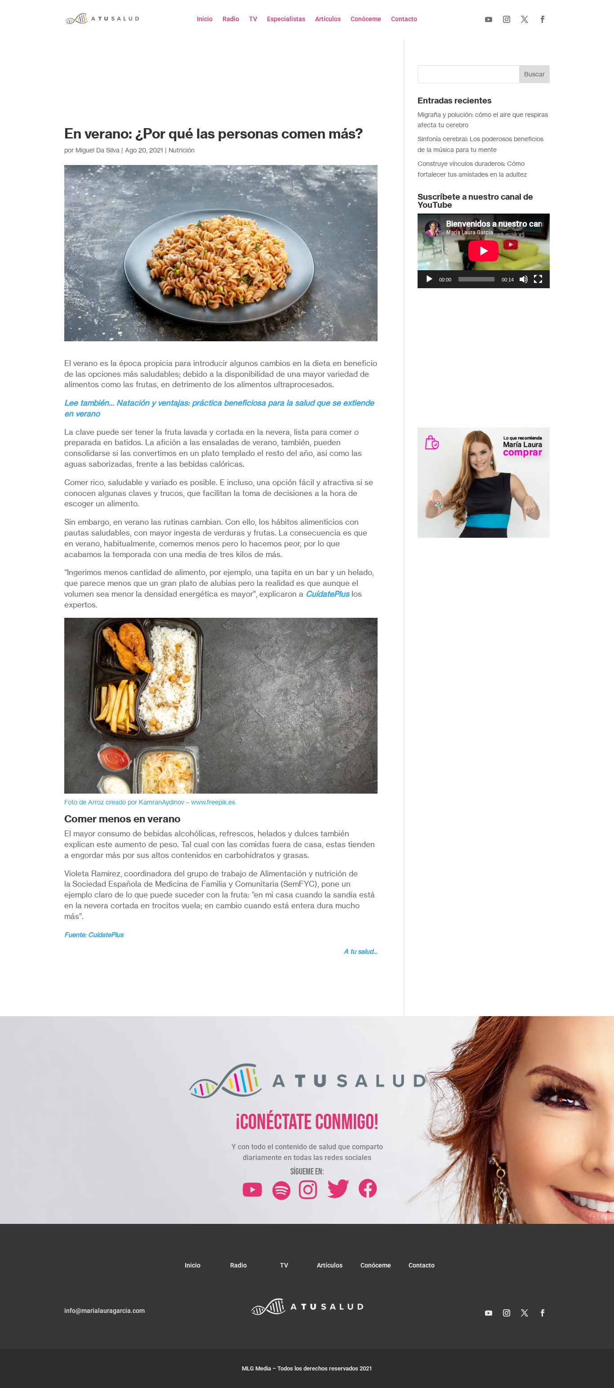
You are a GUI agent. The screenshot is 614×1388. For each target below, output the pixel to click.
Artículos (328, 19)
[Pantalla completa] (538, 279)
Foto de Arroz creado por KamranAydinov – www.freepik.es (149, 802)
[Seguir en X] (524, 19)
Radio (230, 19)
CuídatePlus (327, 593)
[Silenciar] (523, 279)
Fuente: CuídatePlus (93, 934)
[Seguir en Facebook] (542, 19)
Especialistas (286, 19)
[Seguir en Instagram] (506, 19)
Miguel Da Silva (98, 150)
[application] (484, 251)
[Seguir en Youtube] (488, 19)
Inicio (205, 19)
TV (253, 19)
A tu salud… (361, 951)
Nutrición (182, 150)
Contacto (404, 19)
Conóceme (366, 19)
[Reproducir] (429, 279)
